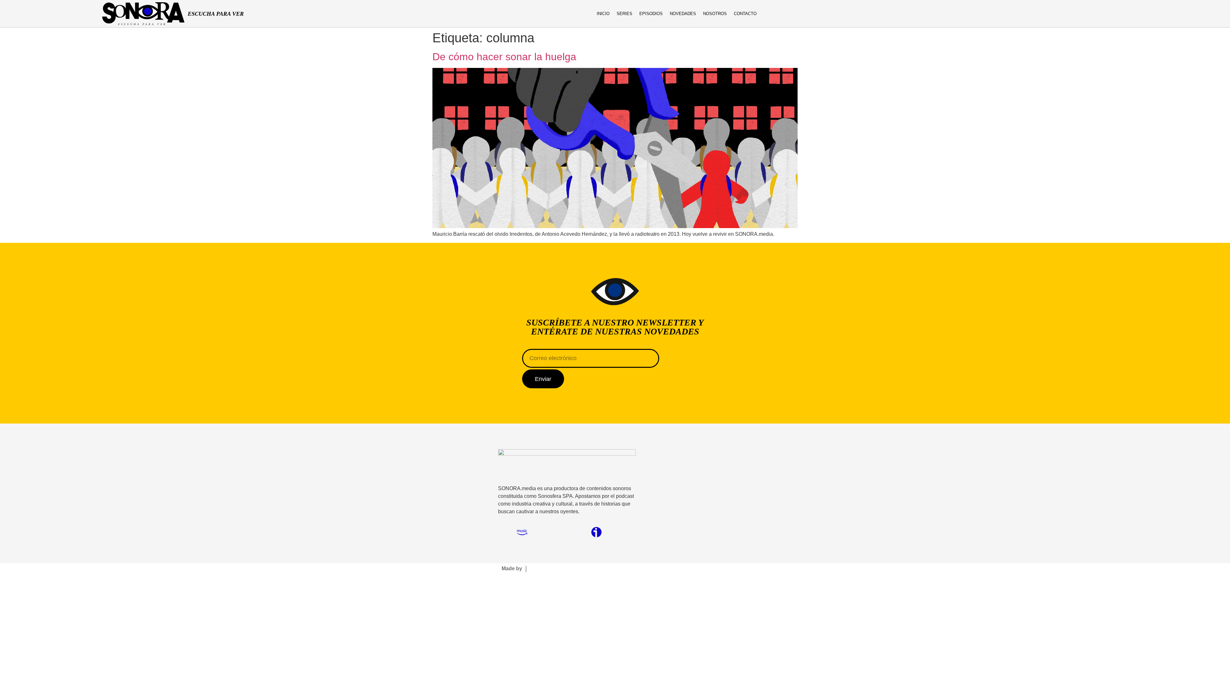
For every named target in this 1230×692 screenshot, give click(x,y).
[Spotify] (1120, 14)
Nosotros (715, 13)
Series (624, 13)
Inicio (603, 13)
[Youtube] (1107, 14)
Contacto (745, 13)
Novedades (683, 13)
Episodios (651, 13)
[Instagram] (1094, 14)
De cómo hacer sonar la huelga (504, 56)
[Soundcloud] (559, 532)
